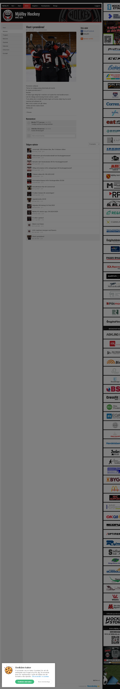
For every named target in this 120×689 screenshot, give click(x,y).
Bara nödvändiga (44, 682)
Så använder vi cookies (40, 676)
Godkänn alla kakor (25, 682)
